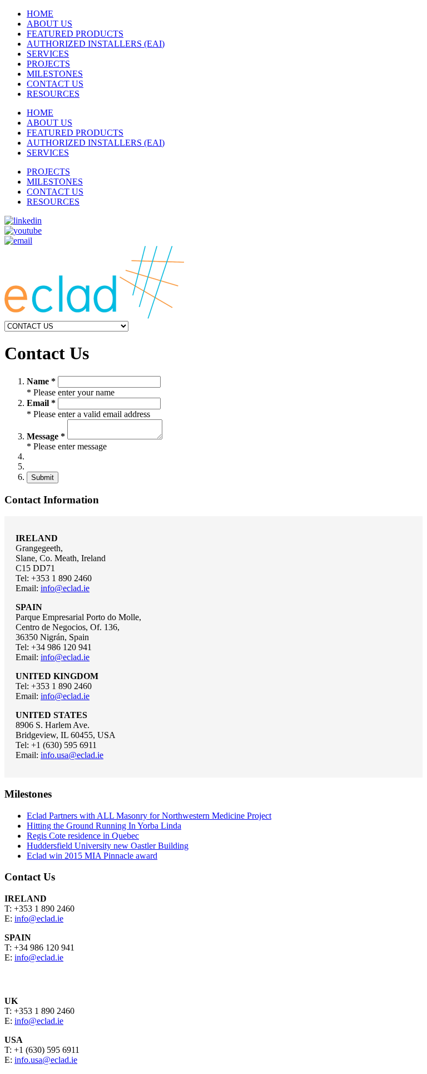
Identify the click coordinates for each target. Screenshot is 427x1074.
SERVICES (48, 53)
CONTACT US (55, 83)
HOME (40, 13)
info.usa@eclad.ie (72, 755)
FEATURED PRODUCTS (75, 33)
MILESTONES (55, 73)
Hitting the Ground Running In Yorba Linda (104, 825)
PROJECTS (48, 63)
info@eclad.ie (65, 588)
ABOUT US (49, 23)
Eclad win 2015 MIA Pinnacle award (92, 855)
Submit (42, 477)
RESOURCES (53, 93)
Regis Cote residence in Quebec (83, 835)
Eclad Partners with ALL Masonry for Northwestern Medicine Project (149, 815)
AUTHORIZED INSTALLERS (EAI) (96, 43)
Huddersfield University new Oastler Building (107, 845)
